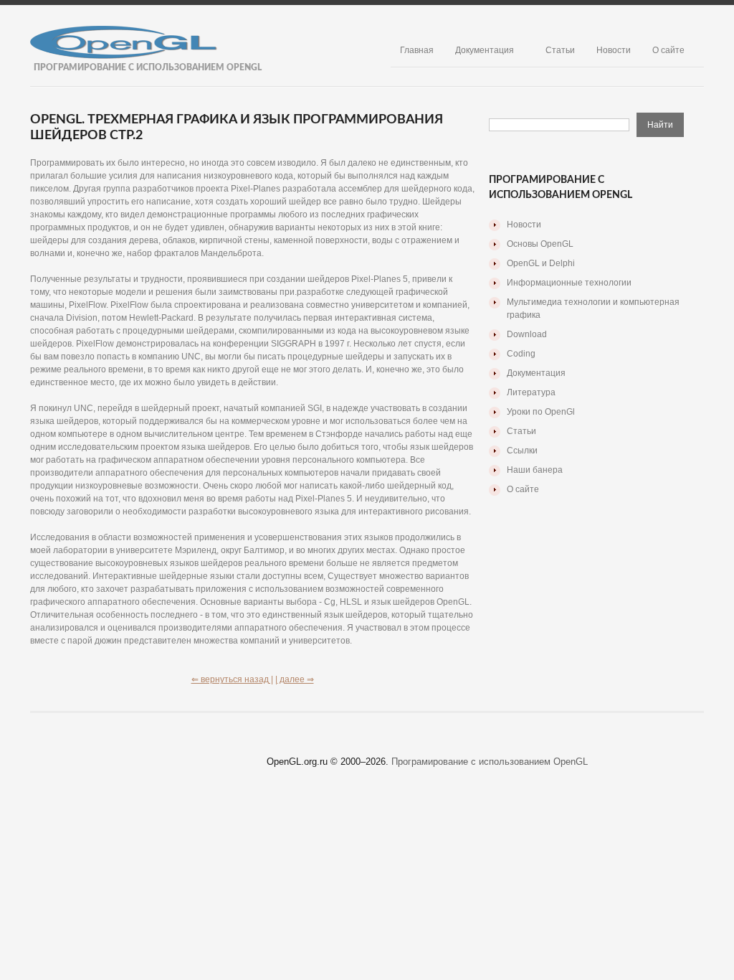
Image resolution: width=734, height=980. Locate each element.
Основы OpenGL (540, 244)
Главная (417, 50)
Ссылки (522, 451)
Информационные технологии (569, 283)
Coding (521, 354)
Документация (484, 50)
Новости (613, 50)
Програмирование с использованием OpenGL (489, 761)
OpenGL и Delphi (541, 263)
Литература (531, 392)
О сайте (668, 50)
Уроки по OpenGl (541, 412)
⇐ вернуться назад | (232, 679)
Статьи (560, 50)
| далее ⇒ (294, 679)
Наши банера (535, 470)
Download (527, 334)
